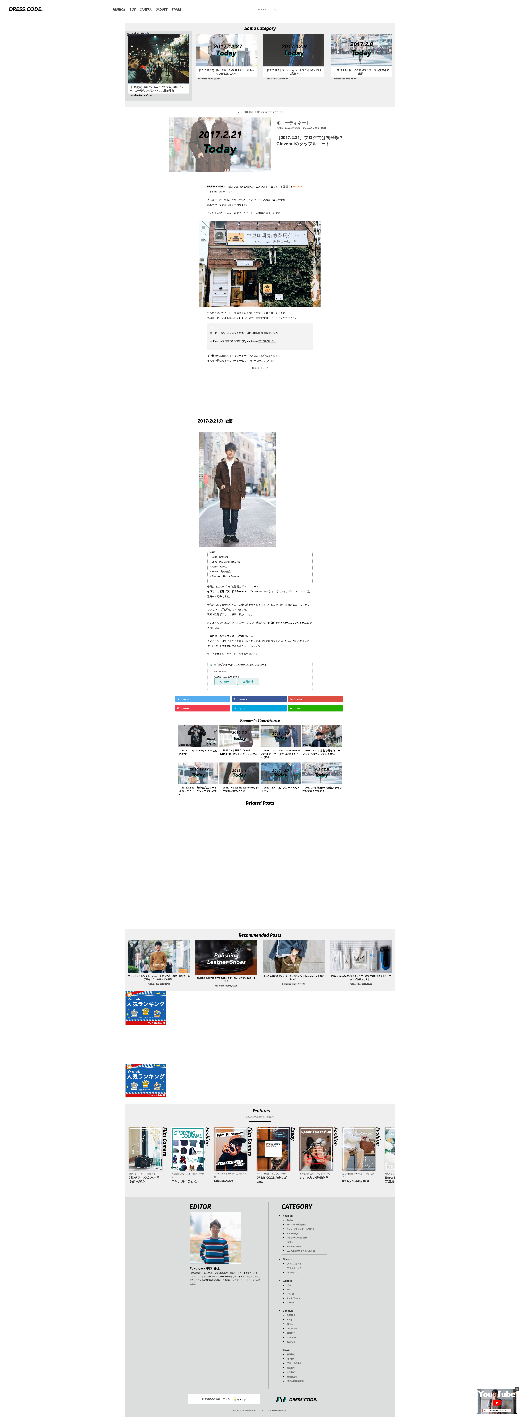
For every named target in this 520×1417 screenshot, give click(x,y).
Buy (133, 9)
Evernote (291, 1337)
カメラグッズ (293, 1272)
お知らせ (291, 1341)
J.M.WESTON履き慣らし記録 (301, 1250)
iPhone (290, 1293)
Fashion (119, 9)
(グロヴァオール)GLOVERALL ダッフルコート (240, 664)
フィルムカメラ (294, 1263)
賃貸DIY (291, 1332)
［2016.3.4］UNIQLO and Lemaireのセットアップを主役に (238, 752)
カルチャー (292, 1328)
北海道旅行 (292, 1376)
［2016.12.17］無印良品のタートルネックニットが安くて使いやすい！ (198, 791)
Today (290, 1220)
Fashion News (294, 1246)
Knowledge (292, 1233)
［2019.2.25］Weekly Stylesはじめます (198, 752)
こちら (193, 1283)
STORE (176, 9)
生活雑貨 (291, 1315)
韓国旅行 (291, 1367)
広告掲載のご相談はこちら (216, 1399)
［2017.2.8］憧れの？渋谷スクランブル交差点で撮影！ (361, 71)
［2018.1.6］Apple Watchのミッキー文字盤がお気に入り (240, 789)
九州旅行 (291, 1372)
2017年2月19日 (267, 341)
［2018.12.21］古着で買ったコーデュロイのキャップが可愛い (321, 752)
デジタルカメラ (294, 1268)
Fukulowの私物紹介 (296, 1224)
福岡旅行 (291, 1354)
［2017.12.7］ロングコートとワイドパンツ (280, 789)
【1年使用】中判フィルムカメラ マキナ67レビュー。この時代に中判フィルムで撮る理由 (156, 88)
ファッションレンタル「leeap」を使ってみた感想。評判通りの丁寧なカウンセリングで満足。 (159, 977)
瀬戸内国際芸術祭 (295, 1381)
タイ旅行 (291, 1358)
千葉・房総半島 (294, 1363)
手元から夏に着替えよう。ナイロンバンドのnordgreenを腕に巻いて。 (293, 977)
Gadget (162, 9)
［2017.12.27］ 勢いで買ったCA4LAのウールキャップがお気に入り (226, 71)
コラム (290, 1242)
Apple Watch (293, 1298)
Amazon (225, 681)
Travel (286, 1350)
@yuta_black (217, 191)
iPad (289, 1285)
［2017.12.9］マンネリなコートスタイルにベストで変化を (294, 71)
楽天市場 (248, 681)
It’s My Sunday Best (297, 1237)
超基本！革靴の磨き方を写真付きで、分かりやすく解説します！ (226, 979)
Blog (289, 1319)
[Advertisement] (233, 391)
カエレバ (225, 671)
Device (290, 1302)
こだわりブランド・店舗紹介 (300, 1228)
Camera (146, 9)
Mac (289, 1289)
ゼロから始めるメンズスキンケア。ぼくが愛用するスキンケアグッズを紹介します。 (361, 977)
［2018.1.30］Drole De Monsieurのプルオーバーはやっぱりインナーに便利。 (281, 754)
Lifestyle (288, 1310)
